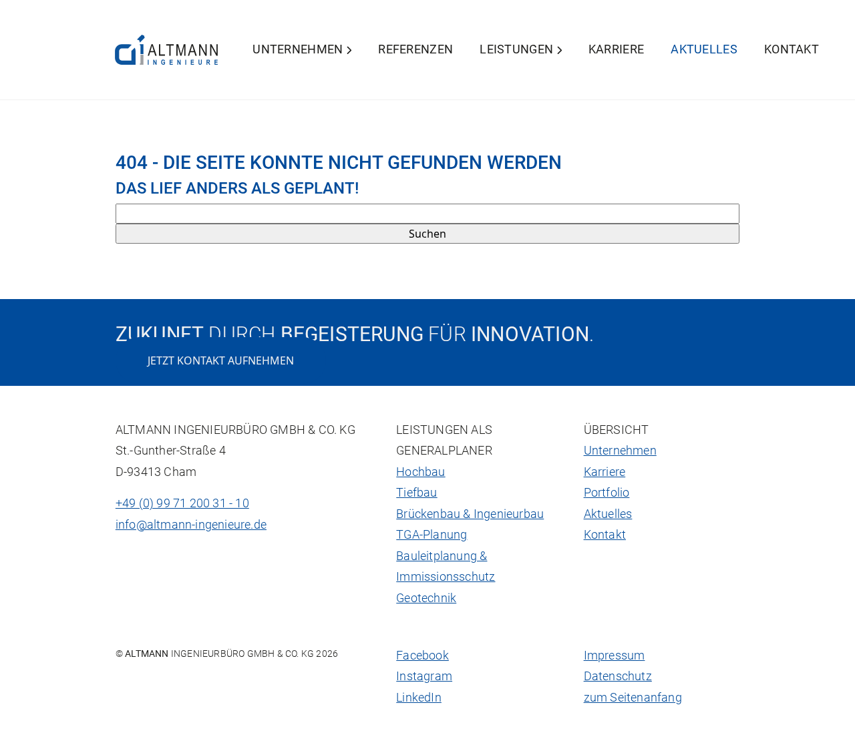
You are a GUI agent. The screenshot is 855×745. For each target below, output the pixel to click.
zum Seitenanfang (633, 697)
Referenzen (415, 49)
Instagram (424, 676)
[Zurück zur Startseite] (166, 49)
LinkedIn (419, 697)
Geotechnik (426, 598)
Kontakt (791, 49)
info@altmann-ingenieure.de (191, 524)
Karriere (616, 49)
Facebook (422, 655)
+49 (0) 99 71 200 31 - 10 (182, 503)
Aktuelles (704, 49)
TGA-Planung (431, 534)
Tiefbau (416, 492)
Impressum (614, 655)
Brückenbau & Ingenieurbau (470, 514)
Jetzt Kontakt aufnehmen (221, 360)
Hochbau (420, 472)
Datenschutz (618, 676)
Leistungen (518, 49)
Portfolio (607, 492)
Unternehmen (299, 49)
